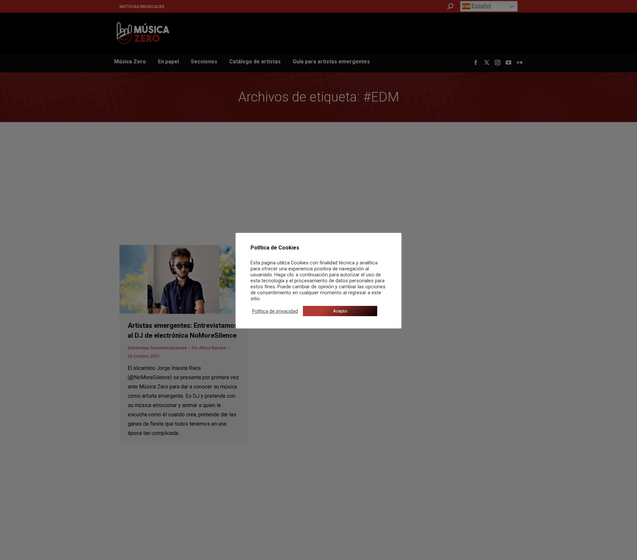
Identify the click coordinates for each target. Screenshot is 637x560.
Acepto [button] (340, 311)
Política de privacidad (275, 311)
